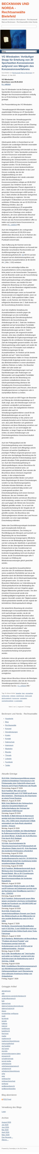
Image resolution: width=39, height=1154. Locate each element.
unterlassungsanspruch (10, 1066)
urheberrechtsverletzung (11, 1071)
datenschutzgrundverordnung (12, 1006)
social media (6, 1061)
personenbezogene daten (11, 1054)
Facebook (9, 762)
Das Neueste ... (7, 1137)
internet (4, 1026)
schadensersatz (7, 1059)
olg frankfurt (6, 1046)
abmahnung (6, 991)
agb (3, 993)
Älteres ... (5, 1140)
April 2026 (5, 1132)
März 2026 (5, 1135)
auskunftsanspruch (9, 998)
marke (4, 1036)
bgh (3, 1001)
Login (4, 1112)
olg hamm (5, 1048)
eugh (3, 1016)
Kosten (7, 735)
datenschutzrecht (8, 1008)
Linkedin (8, 759)
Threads (8, 755)
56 (23, 255)
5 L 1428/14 (12, 225)
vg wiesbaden (18, 701)
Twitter (7, 765)
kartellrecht (6, 1031)
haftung (4, 1023)
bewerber (18, 693)
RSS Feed (7, 1099)
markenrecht (6, 1038)
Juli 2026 (5, 1125)
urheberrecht (6, 1069)
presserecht (6, 1056)
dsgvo (4, 1011)
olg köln (4, 1051)
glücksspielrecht (6, 698)
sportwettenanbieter (7, 701)
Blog (7, 722)
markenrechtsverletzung (10, 1041)
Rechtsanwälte (10, 725)
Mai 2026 (5, 1130)
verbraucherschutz (8, 1081)
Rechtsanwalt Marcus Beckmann (22, 73)
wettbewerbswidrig (8, 1089)
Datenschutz (9, 742)
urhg (3, 1074)
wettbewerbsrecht (8, 1086)
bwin (23, 693)
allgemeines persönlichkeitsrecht (14, 996)
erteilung (12, 696)
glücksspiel (28, 696)
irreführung (6, 1028)
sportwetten (23, 698)
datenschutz (6, 1003)
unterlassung (6, 1064)
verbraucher (6, 1079)
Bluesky (8, 752)
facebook (5, 1018)
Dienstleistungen (11, 732)
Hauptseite (9, 719)
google (4, 1021)
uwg (3, 1076)
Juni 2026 (5, 1127)
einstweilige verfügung (10, 1013)
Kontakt (8, 739)
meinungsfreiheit (8, 1043)
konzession (15, 698)
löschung (5, 1033)
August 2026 (6, 1122)
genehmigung (20, 696)
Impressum (9, 745)
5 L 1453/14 (6, 84)
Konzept (8, 729)
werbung (5, 1084)
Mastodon (8, 749)
